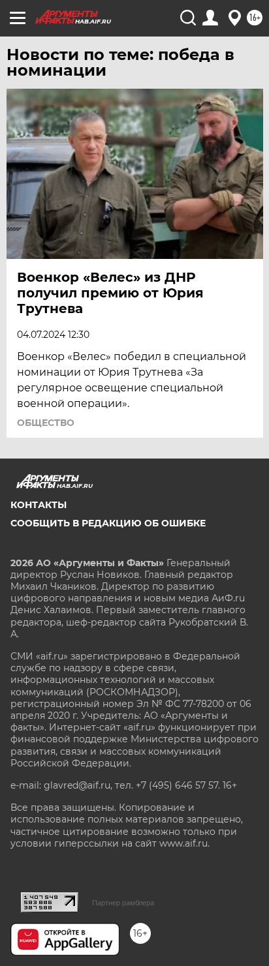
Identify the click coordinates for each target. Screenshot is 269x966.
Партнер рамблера (123, 903)
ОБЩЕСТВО (45, 422)
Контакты (38, 505)
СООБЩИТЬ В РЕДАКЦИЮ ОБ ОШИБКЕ (108, 523)
